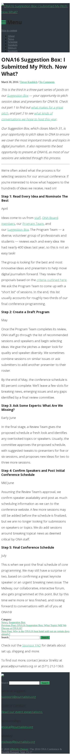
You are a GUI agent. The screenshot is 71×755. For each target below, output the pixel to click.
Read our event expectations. (22, 712)
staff (37, 218)
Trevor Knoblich (28, 82)
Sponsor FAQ (31, 645)
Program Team (33, 224)
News (11, 39)
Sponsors (13, 50)
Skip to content (9, 30)
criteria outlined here (52, 280)
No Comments (46, 82)
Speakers (12, 45)
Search (4, 637)
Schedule (13, 42)
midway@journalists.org (18, 742)
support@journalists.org (18, 697)
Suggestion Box (17, 95)
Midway (12, 47)
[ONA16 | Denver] (35, 12)
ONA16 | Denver (19, 749)
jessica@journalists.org (17, 727)
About (11, 36)
